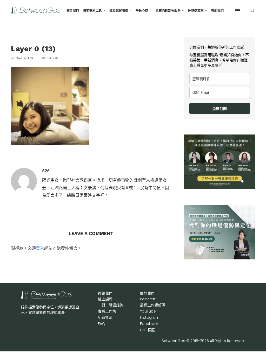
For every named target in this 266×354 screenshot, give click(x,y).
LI (147, 329)
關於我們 (72, 10)
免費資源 (105, 317)
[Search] (252, 10)
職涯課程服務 (118, 10)
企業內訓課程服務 (168, 10)
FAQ (101, 323)
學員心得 (142, 10)
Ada (31, 58)
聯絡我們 (217, 10)
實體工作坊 (107, 311)
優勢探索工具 (92, 10)
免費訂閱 (219, 108)
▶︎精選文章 (196, 10)
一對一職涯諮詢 (110, 305)
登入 (40, 248)
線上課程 (105, 299)
